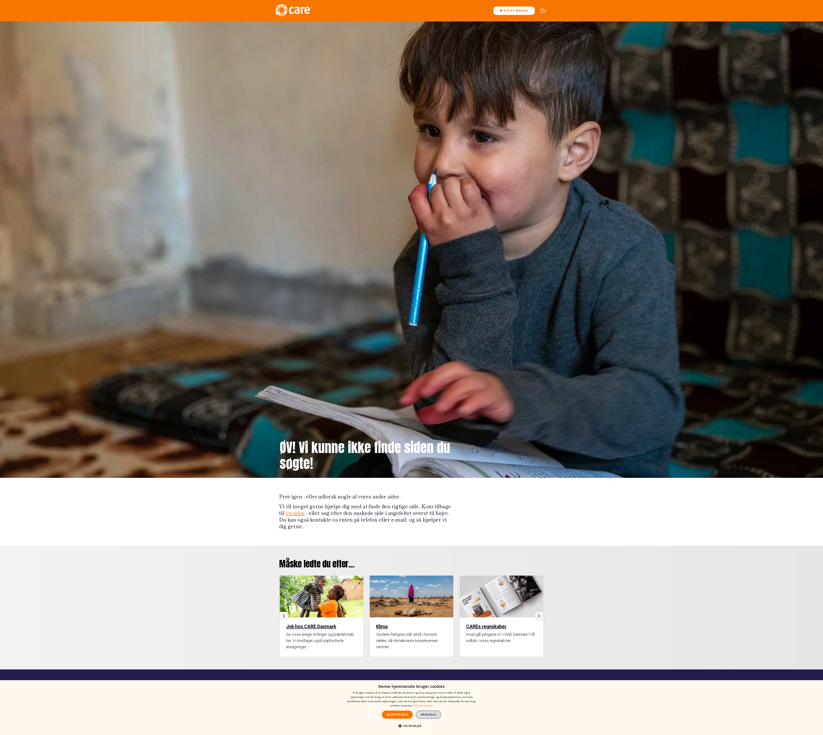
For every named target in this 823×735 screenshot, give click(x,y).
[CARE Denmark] (293, 10)
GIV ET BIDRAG (516, 10)
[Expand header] (543, 10)
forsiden (295, 512)
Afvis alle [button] (428, 714)
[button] (411, 726)
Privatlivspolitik (423, 705)
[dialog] (411, 707)
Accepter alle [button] (397, 714)
